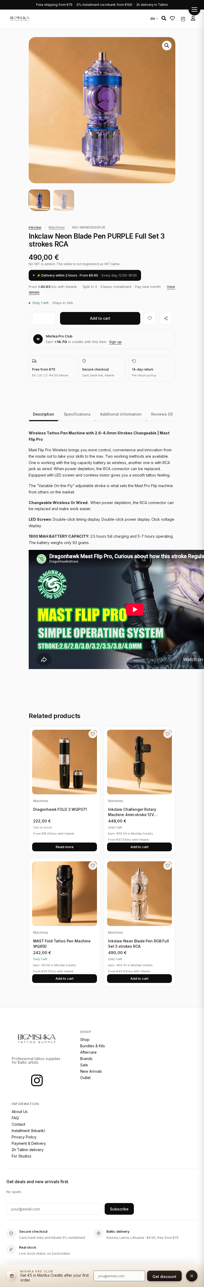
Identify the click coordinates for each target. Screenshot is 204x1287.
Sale (84, 1065)
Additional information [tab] (121, 414)
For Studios (21, 1156)
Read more (65, 847)
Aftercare (88, 1052)
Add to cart (100, 318)
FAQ (15, 1118)
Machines (57, 227)
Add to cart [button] (139, 847)
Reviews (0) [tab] (162, 414)
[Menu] (194, 9)
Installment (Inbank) (28, 1130)
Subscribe (119, 1209)
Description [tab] (43, 414)
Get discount (164, 1276)
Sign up (115, 342)
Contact (18, 1124)
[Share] (165, 318)
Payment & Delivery (29, 1143)
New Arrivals (91, 1071)
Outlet (85, 1077)
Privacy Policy (24, 1137)
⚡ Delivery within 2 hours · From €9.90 (87, 275)
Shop (85, 1039)
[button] (164, 18)
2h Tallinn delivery (28, 1149)
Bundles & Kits (92, 1046)
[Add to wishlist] (149, 318)
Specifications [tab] (77, 414)
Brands (86, 1058)
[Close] (192, 1276)
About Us (20, 1111)
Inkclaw (35, 227)
